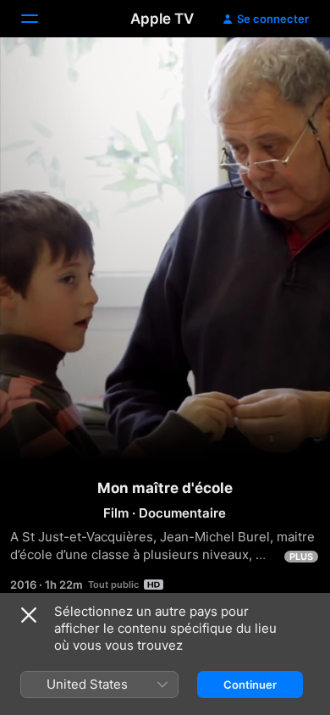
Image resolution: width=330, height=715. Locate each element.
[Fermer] (28, 615)
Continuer (250, 684)
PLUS (301, 557)
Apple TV (162, 18)
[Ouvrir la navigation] (39, 18)
